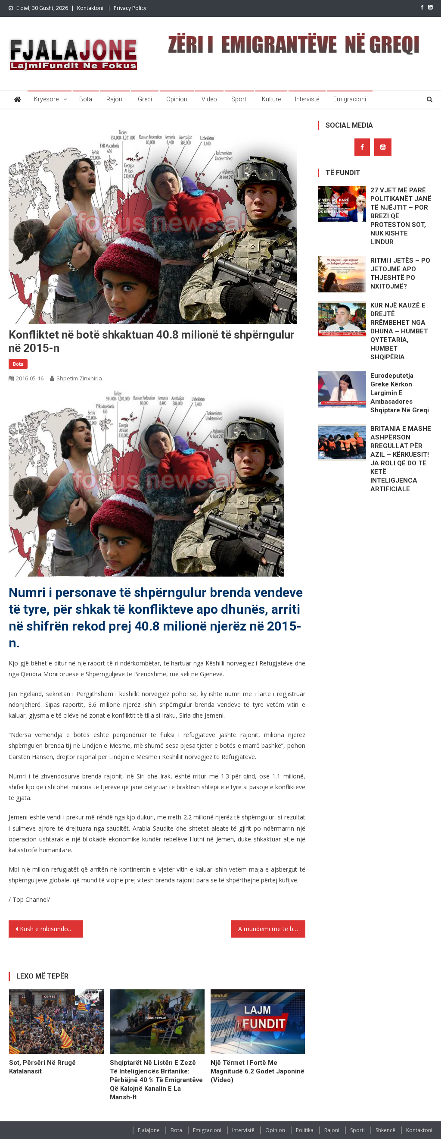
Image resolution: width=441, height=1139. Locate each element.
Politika (305, 1130)
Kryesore (46, 99)
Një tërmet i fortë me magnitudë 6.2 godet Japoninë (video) (257, 1071)
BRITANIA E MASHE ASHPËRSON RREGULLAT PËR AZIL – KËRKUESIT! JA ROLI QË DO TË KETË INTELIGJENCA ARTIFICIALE (400, 459)
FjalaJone (149, 1130)
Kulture (271, 99)
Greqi (145, 99)
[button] (146, 487)
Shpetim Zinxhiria (79, 378)
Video (209, 99)
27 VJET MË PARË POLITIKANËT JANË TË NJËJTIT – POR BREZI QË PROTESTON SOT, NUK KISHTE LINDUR (401, 216)
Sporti (239, 99)
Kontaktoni (90, 8)
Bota (85, 99)
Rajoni (115, 99)
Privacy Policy (130, 8)
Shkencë (385, 1130)
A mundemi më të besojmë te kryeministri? (271, 929)
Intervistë (307, 99)
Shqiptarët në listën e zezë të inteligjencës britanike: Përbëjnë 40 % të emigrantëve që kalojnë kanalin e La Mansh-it (156, 1080)
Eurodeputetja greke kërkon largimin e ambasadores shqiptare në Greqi (399, 393)
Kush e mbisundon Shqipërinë (51, 929)
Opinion (176, 99)
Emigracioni (349, 99)
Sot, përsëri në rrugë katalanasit (42, 1067)
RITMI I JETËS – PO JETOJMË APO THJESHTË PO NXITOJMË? (400, 273)
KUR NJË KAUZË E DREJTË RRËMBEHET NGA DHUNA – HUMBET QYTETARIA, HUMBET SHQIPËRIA (399, 331)
